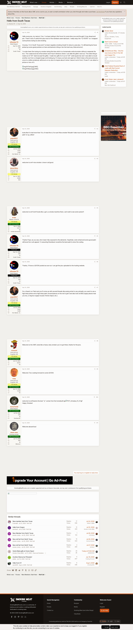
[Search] (124, 2)
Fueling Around (90, 559)
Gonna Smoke (90, 541)
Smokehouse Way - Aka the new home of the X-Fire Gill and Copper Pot (114, 53)
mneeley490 (90, 565)
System (104, 621)
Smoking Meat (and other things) (84, 610)
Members (70, 2)
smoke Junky (17, 535)
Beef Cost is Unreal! (111, 42)
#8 (97, 341)
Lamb (106, 76)
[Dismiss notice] (124, 12)
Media (61, 2)
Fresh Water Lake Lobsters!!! (114, 79)
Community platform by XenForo (65, 621)
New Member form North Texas (23, 533)
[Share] (95, 32)
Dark (118, 621)
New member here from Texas (22, 521)
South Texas (16, 51)
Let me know (100, 12)
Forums (44, 2)
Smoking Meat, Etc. (82, 6)
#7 (97, 287)
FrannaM (15, 523)
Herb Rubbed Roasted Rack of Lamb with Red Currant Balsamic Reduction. (115, 68)
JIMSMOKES (91, 553)
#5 (97, 236)
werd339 (15, 565)
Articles (52, 2)
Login (101, 603)
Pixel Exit (89, 621)
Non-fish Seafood (110, 85)
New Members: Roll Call (13, 6)
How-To (99, 6)
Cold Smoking (58, 6)
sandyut (92, 547)
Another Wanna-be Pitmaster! (22, 557)
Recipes (72, 6)
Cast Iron (92, 6)
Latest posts (106, 27)
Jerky (65, 6)
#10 (97, 397)
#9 (97, 369)
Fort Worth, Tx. (16, 154)
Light (111, 621)
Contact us (50, 610)
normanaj (91, 535)
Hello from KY (17, 563)
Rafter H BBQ (90, 523)
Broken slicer (109, 31)
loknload (15, 529)
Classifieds (77, 614)
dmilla (14, 559)
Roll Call (29, 523)
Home (48, 603)
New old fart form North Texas (23, 539)
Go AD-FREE (104, 610)
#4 (97, 208)
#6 (97, 261)
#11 (97, 422)
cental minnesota (15, 231)
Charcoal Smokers (38, 553)
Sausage (35, 6)
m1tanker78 (11, 24)
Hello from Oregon (19, 527)
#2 (97, 128)
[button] (39, 2)
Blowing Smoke (26, 6)
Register (102, 607)
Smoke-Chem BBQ (89, 529)
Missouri (18, 444)
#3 (97, 158)
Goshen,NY (17, 418)
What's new (33, 2)
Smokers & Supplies (46, 6)
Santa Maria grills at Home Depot (23, 551)
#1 (97, 32)
